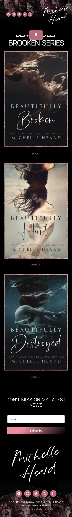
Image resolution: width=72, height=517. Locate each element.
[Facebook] (8, 14)
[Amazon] (25, 14)
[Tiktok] (19, 14)
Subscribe (36, 430)
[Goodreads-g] (30, 14)
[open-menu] (36, 35)
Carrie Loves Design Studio (36, 508)
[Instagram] (14, 14)
